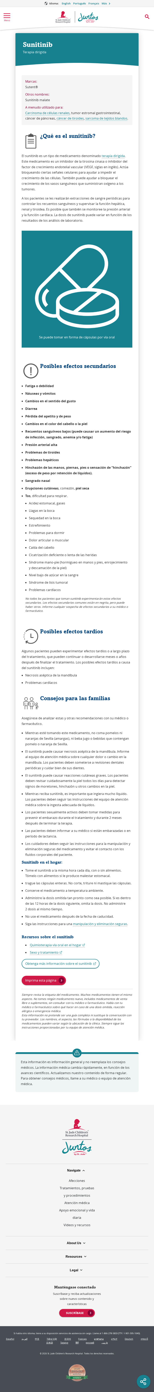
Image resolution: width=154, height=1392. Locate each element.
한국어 (67, 1338)
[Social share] (143, 1381)
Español (10, 1338)
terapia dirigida (113, 156)
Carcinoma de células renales (47, 113)
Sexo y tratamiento (46, 952)
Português (79, 3)
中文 (37, 1338)
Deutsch (129, 1338)
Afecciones (77, 1180)
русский (90, 1342)
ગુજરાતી (144, 1338)
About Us (74, 1243)
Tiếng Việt (52, 1338)
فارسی (104, 1342)
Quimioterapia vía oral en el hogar (57, 945)
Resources (74, 1256)
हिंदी (77, 1342)
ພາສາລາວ (99, 1338)
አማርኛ (114, 1338)
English (66, 3)
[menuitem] (77, 1312)
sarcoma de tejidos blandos (106, 118)
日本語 (49, 1342)
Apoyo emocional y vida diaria (77, 1214)
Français (93, 3)
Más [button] (104, 3)
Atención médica (77, 1203)
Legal (74, 1270)
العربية (24, 1338)
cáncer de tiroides (70, 118)
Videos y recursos (77, 1225)
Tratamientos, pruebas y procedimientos (77, 1192)
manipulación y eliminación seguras (100, 924)
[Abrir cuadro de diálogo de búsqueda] (147, 16)
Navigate (74, 1170)
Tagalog (64, 1342)
